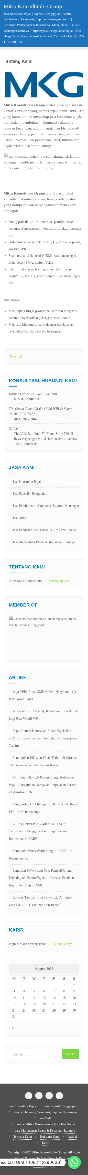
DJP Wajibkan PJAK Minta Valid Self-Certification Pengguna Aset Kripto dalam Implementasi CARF (38, 831)
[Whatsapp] (74, 1162)
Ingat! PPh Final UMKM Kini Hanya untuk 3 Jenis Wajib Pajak (42, 695)
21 (54, 1004)
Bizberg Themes (44, 1165)
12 (34, 998)
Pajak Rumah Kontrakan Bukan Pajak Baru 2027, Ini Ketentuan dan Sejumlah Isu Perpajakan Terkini (43, 738)
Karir (45, 1142)
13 (44, 998)
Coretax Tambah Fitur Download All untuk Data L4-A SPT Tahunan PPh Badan (40, 901)
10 (14, 998)
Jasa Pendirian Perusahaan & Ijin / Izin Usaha (44, 530)
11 (24, 998)
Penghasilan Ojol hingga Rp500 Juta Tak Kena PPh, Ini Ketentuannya (43, 808)
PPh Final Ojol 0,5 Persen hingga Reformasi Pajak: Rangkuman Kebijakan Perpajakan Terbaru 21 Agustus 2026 (43, 785)
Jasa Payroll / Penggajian (30, 493)
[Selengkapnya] (58, 581)
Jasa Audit (20, 518)
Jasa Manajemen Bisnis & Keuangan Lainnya (44, 542)
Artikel (72, 1136)
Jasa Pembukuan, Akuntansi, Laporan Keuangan (46, 506)
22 (64, 1004)
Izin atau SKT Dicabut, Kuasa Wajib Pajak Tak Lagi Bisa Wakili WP (43, 715)
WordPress (48, 1158)
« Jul (12, 1028)
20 (44, 1004)
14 (54, 998)
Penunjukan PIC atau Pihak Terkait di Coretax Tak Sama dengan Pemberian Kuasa (43, 761)
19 (34, 1004)
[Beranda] (15, 356)
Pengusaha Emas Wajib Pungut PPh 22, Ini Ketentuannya (40, 854)
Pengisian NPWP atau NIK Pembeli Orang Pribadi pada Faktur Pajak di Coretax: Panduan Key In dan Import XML (41, 878)
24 (14, 1010)
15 (64, 998)
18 (24, 1004)
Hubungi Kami (50, 1136)
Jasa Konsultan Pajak (27, 482)
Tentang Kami (22, 1136)
